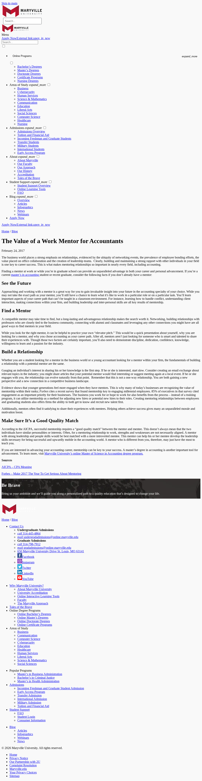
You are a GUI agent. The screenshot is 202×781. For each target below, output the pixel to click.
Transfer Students (28, 142)
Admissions (16, 684)
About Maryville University (34, 589)
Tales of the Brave (28, 178)
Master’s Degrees (28, 70)
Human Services (27, 95)
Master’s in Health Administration (38, 681)
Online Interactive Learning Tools (38, 596)
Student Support (19, 709)
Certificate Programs (30, 77)
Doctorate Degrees (29, 73)
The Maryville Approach (32, 603)
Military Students (28, 145)
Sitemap (14, 776)
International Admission (32, 699)
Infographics (25, 207)
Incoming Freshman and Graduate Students (44, 138)
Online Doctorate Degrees (33, 621)
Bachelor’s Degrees (29, 66)
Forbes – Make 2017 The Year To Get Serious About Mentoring (41, 473)
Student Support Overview (34, 185)
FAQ (20, 192)
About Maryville (27, 160)
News (21, 210)
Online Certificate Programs (34, 624)
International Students (30, 149)
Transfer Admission (29, 695)
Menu (5, 34)
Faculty (22, 599)
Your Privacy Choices (23, 772)
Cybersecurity (26, 92)
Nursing (22, 124)
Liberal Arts (24, 109)
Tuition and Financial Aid (33, 135)
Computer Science (28, 116)
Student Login (26, 716)
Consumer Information (31, 720)
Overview (23, 200)
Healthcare (24, 120)
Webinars (23, 214)
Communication (27, 102)
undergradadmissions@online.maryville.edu (47, 537)
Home (5, 231)
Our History (24, 171)
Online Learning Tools (31, 189)
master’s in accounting (25, 274)
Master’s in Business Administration (39, 674)
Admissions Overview (31, 131)
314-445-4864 (28, 533)
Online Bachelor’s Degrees (34, 614)
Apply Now (26, 38)
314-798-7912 (28, 544)
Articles (22, 203)
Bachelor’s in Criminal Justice (36, 677)
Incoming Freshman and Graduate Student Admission (50, 688)
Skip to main (9, 3)
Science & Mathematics (32, 99)
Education (23, 106)
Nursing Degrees (27, 81)
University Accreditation (32, 592)
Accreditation (25, 174)
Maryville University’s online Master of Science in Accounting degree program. (93, 453)
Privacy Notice (18, 758)
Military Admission (29, 702)
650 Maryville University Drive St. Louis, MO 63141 (50, 551)
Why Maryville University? (26, 585)
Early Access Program (31, 152)
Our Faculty (24, 163)
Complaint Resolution (23, 765)
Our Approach (26, 167)
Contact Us (16, 526)
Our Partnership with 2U (24, 761)
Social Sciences (27, 113)
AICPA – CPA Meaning (17, 467)
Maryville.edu (18, 769)
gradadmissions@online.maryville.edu (44, 547)
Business (22, 88)
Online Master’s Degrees (32, 617)
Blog (15, 231)
